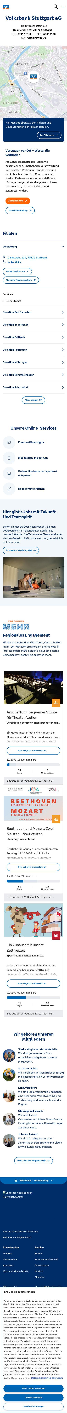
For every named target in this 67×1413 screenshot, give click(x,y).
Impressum (57, 1378)
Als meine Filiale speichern (19, 280)
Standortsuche (42, 1265)
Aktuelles (39, 1277)
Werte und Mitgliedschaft (15, 1271)
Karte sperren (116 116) (46, 1259)
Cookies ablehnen (33, 1397)
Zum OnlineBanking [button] (18, 210)
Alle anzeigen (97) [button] (33, 400)
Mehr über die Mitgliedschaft (31, 1160)
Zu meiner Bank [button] (15, 200)
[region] (33, 1350)
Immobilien (8, 1265)
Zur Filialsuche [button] (47, 135)
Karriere (39, 1271)
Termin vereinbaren (15, 271)
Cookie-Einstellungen (33, 1406)
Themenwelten (10, 1259)
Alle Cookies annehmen (33, 1388)
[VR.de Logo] (17, 7)
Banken (38, 1253)
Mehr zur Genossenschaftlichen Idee (20, 1231)
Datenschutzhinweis (41, 1378)
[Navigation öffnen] (63, 7)
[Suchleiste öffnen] (55, 6)
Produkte (7, 1253)
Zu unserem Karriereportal (19, 550)
